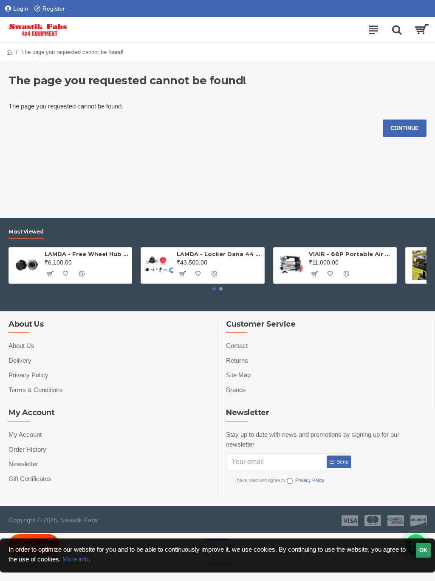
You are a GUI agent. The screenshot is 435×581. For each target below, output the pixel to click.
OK (423, 550)
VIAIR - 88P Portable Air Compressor (351, 254)
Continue (404, 128)
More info (75, 559)
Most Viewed (26, 231)
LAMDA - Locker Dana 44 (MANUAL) (219, 254)
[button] (214, 288)
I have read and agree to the (279, 480)
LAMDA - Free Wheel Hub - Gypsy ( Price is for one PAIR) (87, 254)
